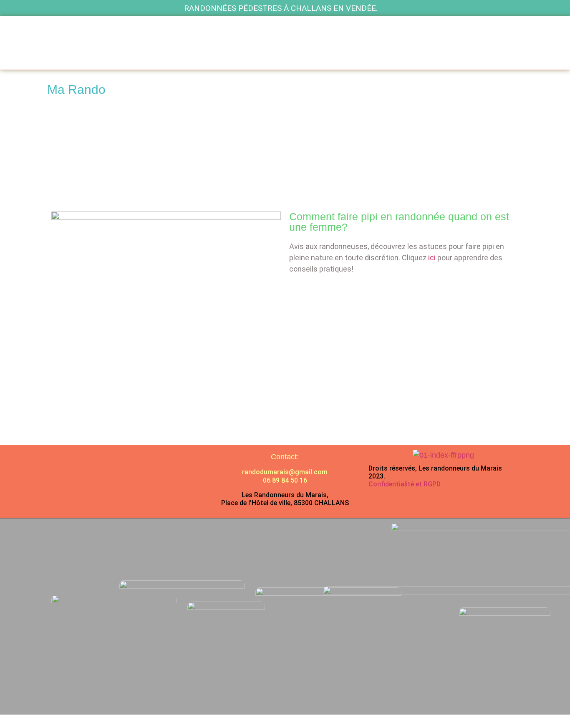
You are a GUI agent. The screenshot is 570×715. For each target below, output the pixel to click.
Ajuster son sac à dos (252, 175)
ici (432, 257)
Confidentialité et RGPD (404, 484)
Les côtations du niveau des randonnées (262, 127)
